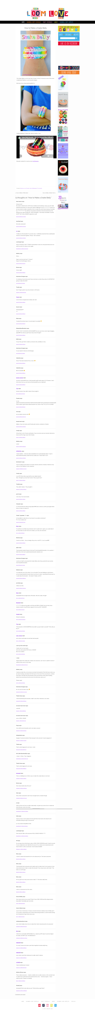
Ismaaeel (18, 773)
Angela (18, 614)
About (56, 22)
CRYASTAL (19, 451)
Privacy (73, 1001)
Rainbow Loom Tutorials (34, 22)
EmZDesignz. (36, 161)
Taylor (17, 297)
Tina (17, 388)
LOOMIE (18, 962)
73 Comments (39, 188)
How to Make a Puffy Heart (21, 192)
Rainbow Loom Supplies (66, 22)
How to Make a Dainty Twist (49, 192)
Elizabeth (18, 602)
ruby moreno (19, 635)
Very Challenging (33, 188)
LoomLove (33, 30)
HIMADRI (18, 942)
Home (23, 22)
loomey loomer (19, 377)
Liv (17, 231)
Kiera (17, 526)
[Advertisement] (46, 3)
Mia (17, 931)
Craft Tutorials (47, 22)
